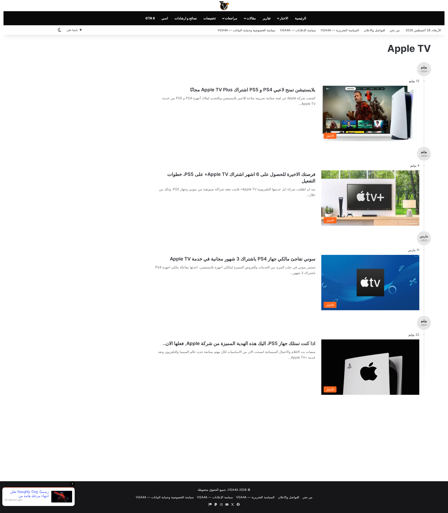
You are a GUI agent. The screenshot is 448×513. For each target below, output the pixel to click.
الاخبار (284, 18)
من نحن (395, 30)
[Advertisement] (224, 437)
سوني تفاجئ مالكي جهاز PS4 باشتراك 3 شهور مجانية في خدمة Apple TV (242, 259)
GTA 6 (150, 18)
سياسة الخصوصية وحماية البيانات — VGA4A (246, 30)
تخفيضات (209, 18)
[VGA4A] (224, 5)
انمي (164, 18)
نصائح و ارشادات (186, 18)
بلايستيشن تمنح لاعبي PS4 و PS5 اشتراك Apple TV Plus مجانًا (252, 90)
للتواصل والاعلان (374, 30)
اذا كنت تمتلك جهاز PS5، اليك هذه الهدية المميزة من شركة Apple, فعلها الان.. (239, 343)
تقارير (267, 18)
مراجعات (231, 18)
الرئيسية (300, 18)
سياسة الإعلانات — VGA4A (298, 30)
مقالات (251, 18)
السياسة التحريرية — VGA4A (340, 30)
